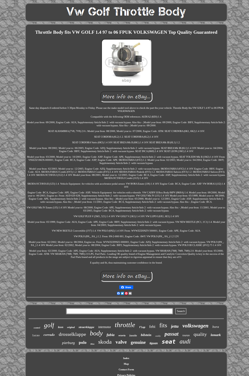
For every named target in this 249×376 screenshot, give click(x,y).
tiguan (154, 343)
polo (83, 342)
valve (121, 342)
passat (172, 334)
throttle (125, 325)
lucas (36, 335)
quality (200, 334)
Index (126, 358)
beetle (133, 335)
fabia (111, 335)
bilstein (146, 335)
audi (185, 341)
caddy (158, 336)
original (71, 327)
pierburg (68, 343)
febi (152, 326)
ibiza (92, 344)
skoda (105, 342)
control (37, 327)
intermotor (104, 327)
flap (142, 327)
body (96, 333)
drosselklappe (72, 334)
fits (163, 325)
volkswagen (195, 326)
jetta (175, 326)
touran (186, 335)
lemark (216, 335)
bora (215, 327)
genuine (138, 342)
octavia (121, 335)
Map (126, 363)
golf (49, 325)
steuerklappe (86, 327)
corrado (49, 334)
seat (169, 341)
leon (60, 327)
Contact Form (126, 369)
